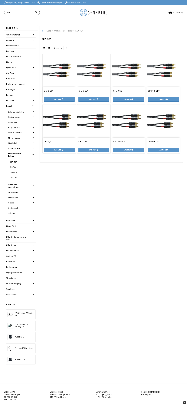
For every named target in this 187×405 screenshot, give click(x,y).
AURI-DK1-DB (20, 359)
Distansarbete (12, 45)
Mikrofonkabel (14, 138)
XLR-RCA (13, 167)
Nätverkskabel (14, 148)
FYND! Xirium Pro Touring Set (21, 325)
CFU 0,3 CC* (153, 141)
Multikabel (12, 143)
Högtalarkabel (14, 127)
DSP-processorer (13, 56)
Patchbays (10, 261)
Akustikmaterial (13, 34)
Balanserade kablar (16, 112)
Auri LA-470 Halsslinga (24, 348)
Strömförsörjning (13, 283)
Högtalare (10, 78)
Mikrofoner (11, 245)
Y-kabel (11, 203)
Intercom (10, 95)
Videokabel (13, 197)
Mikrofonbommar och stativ (16, 238)
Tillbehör (11, 213)
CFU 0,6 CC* (119, 141)
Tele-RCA (13, 172)
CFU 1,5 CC (49, 141)
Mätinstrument (12, 250)
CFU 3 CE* (83, 90)
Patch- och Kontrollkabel (13, 185)
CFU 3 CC (117, 90)
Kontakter (10, 220)
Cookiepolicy (147, 394)
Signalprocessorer (14, 272)
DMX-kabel (12, 122)
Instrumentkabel (15, 132)
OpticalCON (11, 256)
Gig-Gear (10, 73)
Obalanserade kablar (14, 154)
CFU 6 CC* (48, 90)
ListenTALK (11, 226)
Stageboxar (11, 278)
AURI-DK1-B (19, 337)
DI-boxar (10, 51)
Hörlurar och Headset (15, 84)
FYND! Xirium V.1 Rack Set (23, 314)
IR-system (10, 100)
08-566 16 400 (10, 397)
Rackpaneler (11, 267)
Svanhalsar (11, 289)
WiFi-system (11, 294)
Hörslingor (10, 89)
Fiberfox (9, 62)
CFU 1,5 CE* (153, 90)
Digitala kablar (14, 117)
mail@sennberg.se (12, 394)
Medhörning (11, 231)
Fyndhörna (11, 67)
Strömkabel (13, 192)
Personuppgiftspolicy (150, 391)
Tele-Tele (13, 177)
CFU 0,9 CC (83, 141)
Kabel (9, 106)
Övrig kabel (13, 208)
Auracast (10, 40)
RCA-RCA (13, 162)
